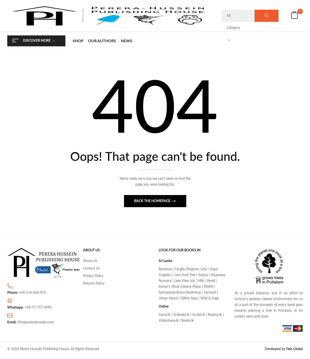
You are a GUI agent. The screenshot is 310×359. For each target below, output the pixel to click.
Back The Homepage (152, 201)
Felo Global (294, 349)
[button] (294, 15)
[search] (267, 16)
